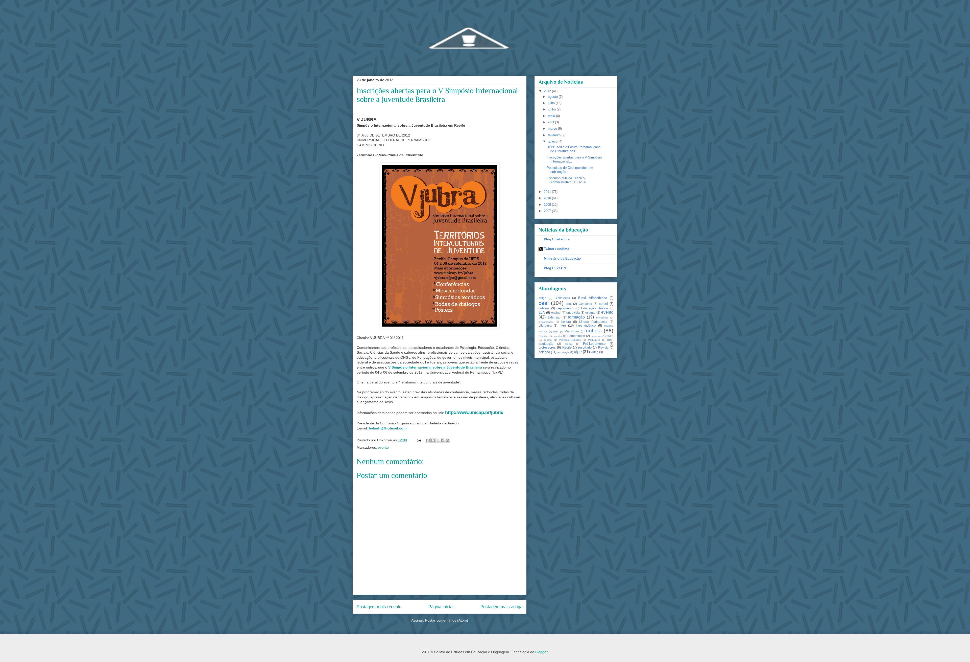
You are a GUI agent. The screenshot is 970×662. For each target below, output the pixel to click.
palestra (557, 336)
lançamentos (546, 322)
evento (383, 447)
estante (590, 312)
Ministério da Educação (562, 258)
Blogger (541, 652)
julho (552, 103)
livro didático (586, 325)
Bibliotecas (562, 298)
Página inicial (440, 606)
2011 (548, 192)
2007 (548, 211)
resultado (585, 347)
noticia (594, 330)
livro (563, 325)
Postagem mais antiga (501, 606)
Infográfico (602, 317)
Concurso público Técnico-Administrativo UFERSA (566, 180)
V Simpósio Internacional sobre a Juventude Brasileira (435, 367)
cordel (603, 304)
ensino (556, 312)
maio (552, 116)
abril (551, 122)
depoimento (564, 308)
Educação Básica (594, 308)
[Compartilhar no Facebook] (442, 440)
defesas (544, 308)
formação (576, 317)
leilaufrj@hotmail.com (387, 428)
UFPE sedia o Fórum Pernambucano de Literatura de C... (573, 149)
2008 (548, 205)
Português (594, 339)
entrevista (573, 312)
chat (569, 303)
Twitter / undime (556, 249)
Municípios (572, 331)
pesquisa (596, 336)
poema (548, 339)
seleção (544, 352)
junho (552, 109)
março (553, 128)
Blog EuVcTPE (555, 268)
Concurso (585, 303)
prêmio (569, 344)
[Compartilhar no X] (437, 440)
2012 (548, 91)
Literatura (545, 325)
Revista (603, 347)
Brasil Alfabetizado (592, 298)
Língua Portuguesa (593, 321)
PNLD (610, 336)
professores (547, 347)
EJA (542, 312)
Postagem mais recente (379, 606)
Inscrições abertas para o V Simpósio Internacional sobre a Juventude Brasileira (437, 95)
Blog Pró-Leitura (557, 239)
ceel (544, 303)
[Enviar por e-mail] (428, 440)
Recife (567, 347)
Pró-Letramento (594, 344)
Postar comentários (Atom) (446, 620)
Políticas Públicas (570, 339)
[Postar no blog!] (432, 440)
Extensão (554, 317)
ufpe (578, 352)
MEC (556, 331)
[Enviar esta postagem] (418, 440)
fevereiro (555, 135)
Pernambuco (576, 335)
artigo (542, 298)
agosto (553, 97)
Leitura (566, 321)
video (594, 352)
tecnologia (563, 352)
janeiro (553, 141)
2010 (548, 198)
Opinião (543, 336)
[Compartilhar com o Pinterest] (447, 440)
